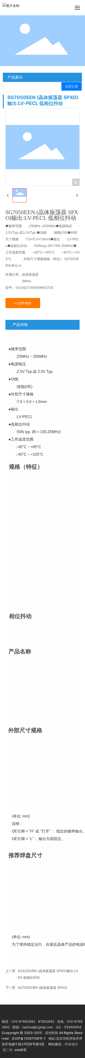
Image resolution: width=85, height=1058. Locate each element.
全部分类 (71, 86)
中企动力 (71, 1044)
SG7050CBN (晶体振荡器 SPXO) (42, 988)
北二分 (8, 1050)
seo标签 (20, 1050)
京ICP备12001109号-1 (29, 1038)
